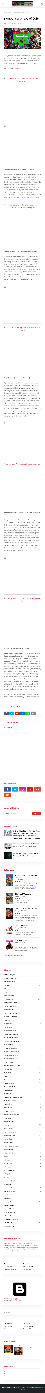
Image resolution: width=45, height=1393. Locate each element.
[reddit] (7, 795)
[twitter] (15, 789)
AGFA (23, 989)
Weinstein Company (23, 1219)
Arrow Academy (23, 996)
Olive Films (23, 1104)
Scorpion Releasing (23, 1132)
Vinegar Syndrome (23, 1202)
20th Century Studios (23, 978)
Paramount (23, 1107)
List (12, 706)
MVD (23, 1080)
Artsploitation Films (23, 1003)
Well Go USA (23, 1223)
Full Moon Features (23, 1048)
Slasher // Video (23, 1153)
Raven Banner (23, 1121)
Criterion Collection (23, 1017)
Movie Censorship (10, 1269)
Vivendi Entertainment (23, 1209)
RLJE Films (23, 1118)
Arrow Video (23, 999)
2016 (10, 13)
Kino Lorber (23, 1069)
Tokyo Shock (23, 1174)
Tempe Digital (23, 1163)
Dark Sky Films (23, 1020)
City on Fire (26, 1264)
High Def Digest (28, 1266)
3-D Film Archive (23, 982)
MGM (23, 1076)
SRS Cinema (23, 1128)
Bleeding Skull (23, 1010)
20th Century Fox (23, 975)
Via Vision (23, 1198)
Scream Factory (23, 1135)
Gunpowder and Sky (23, 1059)
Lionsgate (23, 1073)
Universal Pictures (23, 1188)
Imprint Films (23, 1062)
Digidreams (23, 1024)
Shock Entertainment (23, 1146)
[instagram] (22, 789)
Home (5, 13)
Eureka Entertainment (23, 1041)
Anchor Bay (23, 992)
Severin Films (23, 1142)
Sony (23, 1156)
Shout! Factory (23, 1149)
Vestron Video (23, 1195)
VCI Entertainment (23, 1191)
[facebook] (7, 789)
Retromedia (23, 1125)
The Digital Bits (27, 1269)
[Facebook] (4, 1371)
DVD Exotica (8, 1266)
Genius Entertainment (23, 1052)
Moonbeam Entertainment (23, 1097)
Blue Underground (23, 1013)
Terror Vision (23, 1167)
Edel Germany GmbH (23, 1038)
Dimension (23, 1027)
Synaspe (23, 1160)
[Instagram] (4, 1375)
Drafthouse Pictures (23, 1034)
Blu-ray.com (8, 1264)
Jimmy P (7, 23)
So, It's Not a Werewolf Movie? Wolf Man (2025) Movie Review (26, 854)
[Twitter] (5, 1373)
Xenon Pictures (23, 1226)
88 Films (23, 985)
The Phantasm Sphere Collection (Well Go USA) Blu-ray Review (26, 845)
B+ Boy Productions (23, 1006)
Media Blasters (23, 1090)
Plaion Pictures (23, 1111)
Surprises (18, 706)
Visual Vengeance (23, 1205)
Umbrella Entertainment (23, 1181)
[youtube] (37, 789)
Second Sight (23, 1139)
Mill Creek (23, 1093)
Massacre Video (23, 1086)
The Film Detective (23, 1170)
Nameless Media (23, 1100)
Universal (23, 1184)
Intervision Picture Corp (23, 1066)
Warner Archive (23, 1212)
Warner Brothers (23, 1216)
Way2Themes (20, 1387)
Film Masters (23, 1045)
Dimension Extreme (23, 1031)
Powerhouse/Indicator (23, 1114)
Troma (23, 1177)
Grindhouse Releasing (23, 1055)
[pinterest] (30, 789)
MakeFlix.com (23, 1083)
